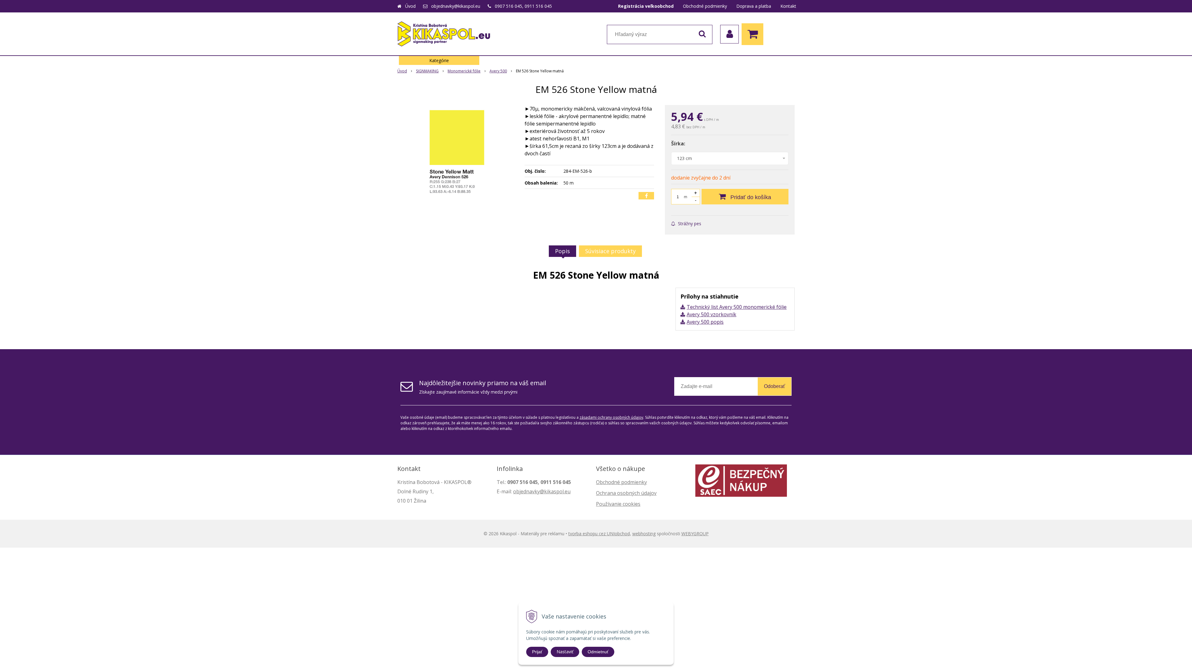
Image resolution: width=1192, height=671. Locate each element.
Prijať (537, 651)
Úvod (410, 6)
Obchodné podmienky (705, 6)
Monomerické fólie (464, 71)
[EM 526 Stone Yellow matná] (457, 151)
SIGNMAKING (427, 71)
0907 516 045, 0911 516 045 (523, 6)
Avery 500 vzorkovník (711, 314)
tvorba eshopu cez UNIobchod (599, 533)
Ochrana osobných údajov (626, 493)
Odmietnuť (598, 651)
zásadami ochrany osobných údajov (611, 417)
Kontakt (788, 6)
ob (516, 491)
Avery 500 (498, 71)
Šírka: (678, 143)
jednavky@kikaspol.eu (545, 491)
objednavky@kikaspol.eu (455, 6)
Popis (562, 251)
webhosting (644, 533)
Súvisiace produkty (610, 251)
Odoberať (774, 386)
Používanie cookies (618, 503)
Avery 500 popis (705, 321)
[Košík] (754, 34)
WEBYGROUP (695, 533)
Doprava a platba (753, 6)
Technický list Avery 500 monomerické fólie (737, 307)
